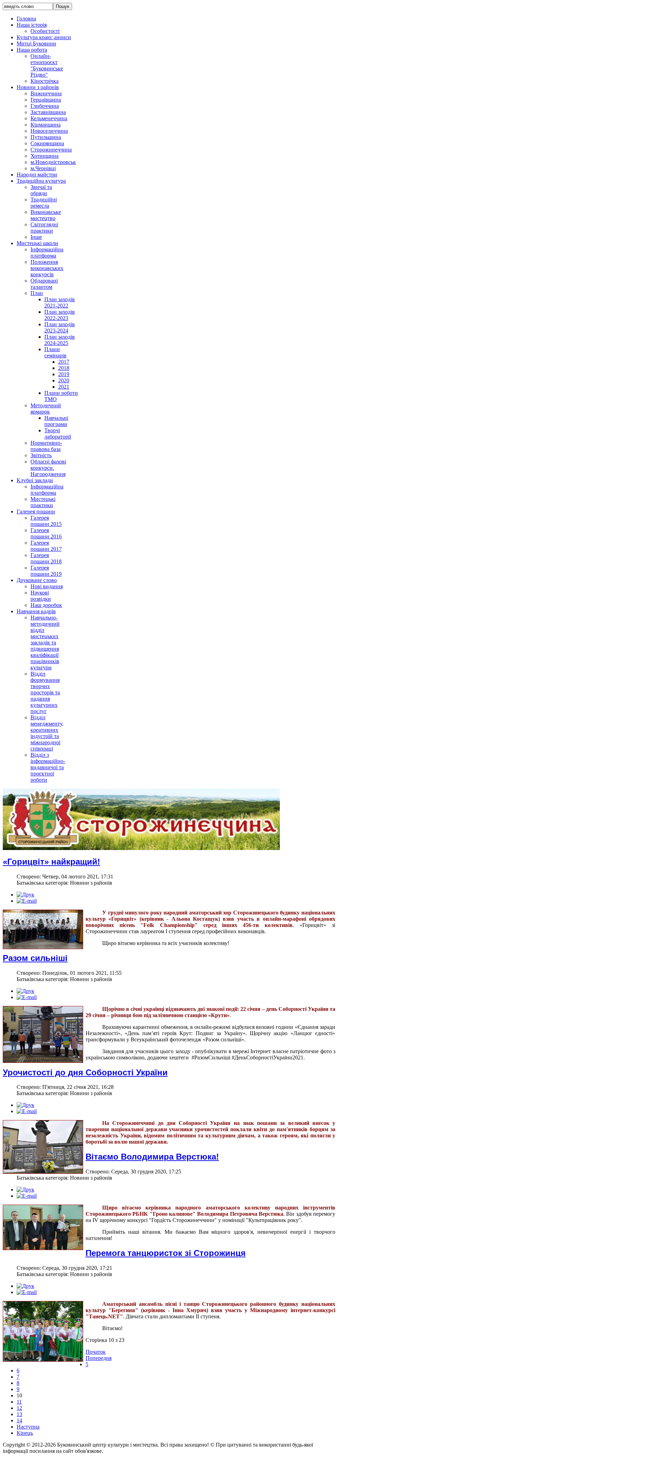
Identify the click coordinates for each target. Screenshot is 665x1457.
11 (19, 1402)
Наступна (28, 1427)
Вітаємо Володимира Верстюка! (152, 1156)
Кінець (25, 1433)
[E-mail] (27, 901)
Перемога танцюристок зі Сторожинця (166, 1253)
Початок (96, 1352)
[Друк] (25, 894)
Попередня (99, 1358)
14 (19, 1420)
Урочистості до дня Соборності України (85, 1072)
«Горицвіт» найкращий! (51, 861)
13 (19, 1414)
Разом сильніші (35, 958)
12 (19, 1408)
